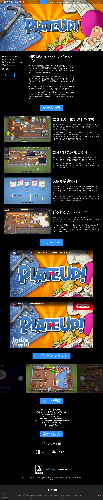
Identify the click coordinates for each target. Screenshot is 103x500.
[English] (98, 2)
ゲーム (43, 2)
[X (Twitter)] (51, 490)
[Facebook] (47, 490)
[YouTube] (55, 490)
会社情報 (59, 2)
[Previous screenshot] (20, 378)
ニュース (51, 2)
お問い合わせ (75, 2)
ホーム (3, 493)
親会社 (66, 2)
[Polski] (100, 2)
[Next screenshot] (82, 378)
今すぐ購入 (7, 75)
